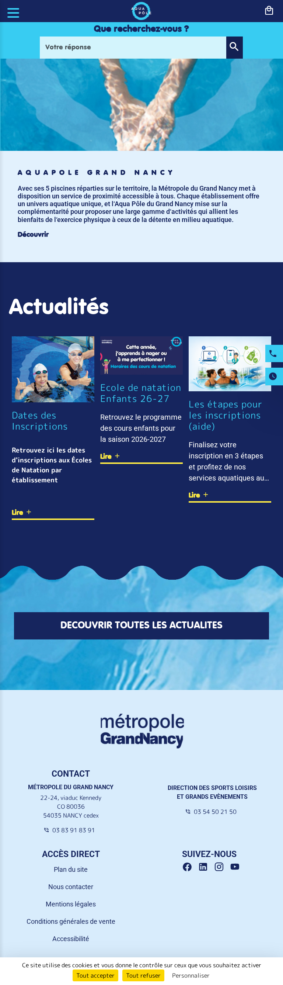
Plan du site (71, 869)
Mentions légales (71, 904)
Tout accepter (95, 975)
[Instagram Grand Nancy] (222, 867)
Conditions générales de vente (71, 921)
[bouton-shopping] (269, 10)
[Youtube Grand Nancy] (236, 867)
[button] (234, 48)
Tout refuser (143, 975)
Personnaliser (191, 975)
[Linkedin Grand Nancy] (206, 867)
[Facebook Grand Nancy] (190, 867)
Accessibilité (70, 939)
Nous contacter (70, 887)
